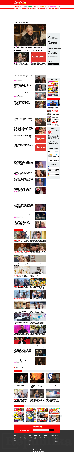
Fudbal (30, 436)
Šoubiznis (15, 147)
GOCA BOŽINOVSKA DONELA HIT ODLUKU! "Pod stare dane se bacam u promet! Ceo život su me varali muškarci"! (23, 86)
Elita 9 (31, 398)
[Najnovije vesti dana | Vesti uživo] (30, 6)
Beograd (15, 437)
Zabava (48, 6)
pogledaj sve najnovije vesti (53, 64)
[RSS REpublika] (38, 449)
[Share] (15, 26)
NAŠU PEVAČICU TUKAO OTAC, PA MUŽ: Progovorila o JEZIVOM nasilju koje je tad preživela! (38, 64)
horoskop (53, 128)
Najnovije (50, 34)
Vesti (21, 6)
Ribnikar (43, 8)
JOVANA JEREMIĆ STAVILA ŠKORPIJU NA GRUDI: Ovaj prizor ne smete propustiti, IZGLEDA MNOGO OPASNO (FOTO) (23, 179)
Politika (15, 398)
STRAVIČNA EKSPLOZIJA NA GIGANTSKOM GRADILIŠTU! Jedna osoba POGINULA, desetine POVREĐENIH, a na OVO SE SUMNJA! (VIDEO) (52, 44)
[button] (56, 130)
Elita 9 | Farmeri (40, 436)
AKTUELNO (15, 8)
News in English (51, 439)
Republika (57, 435)
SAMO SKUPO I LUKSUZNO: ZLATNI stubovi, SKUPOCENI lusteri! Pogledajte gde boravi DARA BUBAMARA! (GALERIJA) (21, 64)
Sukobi (25, 438)
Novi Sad (50, 151)
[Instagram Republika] (40, 449)
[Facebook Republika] (33, 449)
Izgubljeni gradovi (53, 8)
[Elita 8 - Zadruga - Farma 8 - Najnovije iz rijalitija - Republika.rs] (53, 6)
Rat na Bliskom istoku (37, 8)
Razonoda (35, 439)
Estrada (15, 46)
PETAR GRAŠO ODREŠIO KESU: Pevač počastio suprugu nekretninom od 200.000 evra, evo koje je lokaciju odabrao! (23, 77)
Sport (30, 435)
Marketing (56, 441)
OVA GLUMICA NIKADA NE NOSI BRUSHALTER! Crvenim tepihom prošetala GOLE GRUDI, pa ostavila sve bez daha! (23, 103)
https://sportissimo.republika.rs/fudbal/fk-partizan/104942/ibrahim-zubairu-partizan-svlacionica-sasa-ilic (55, 49)
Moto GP (30, 442)
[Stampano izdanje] (53, 88)
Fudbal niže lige (31, 438)
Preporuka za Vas (18, 229)
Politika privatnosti (56, 442)
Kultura (15, 174)
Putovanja (52, 435)
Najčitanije (56, 34)
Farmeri (40, 438)
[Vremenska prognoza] (50, 155)
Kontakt (56, 440)
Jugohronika (21, 437)
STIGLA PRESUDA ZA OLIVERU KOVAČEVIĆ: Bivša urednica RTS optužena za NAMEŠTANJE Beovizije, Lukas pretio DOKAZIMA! (22, 223)
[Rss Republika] (37, 449)
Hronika (37, 6)
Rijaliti (35, 437)
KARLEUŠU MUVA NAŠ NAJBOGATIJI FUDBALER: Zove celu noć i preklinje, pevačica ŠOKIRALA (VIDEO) (53, 38)
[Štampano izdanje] (19, 415)
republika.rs (36, 451)
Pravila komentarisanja (57, 439)
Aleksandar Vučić (21, 8)
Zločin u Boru (47, 8)
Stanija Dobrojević (60, 8)
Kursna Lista (53, 164)
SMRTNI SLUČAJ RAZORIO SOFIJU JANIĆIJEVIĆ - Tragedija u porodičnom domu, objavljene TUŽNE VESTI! (53, 60)
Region (25, 437)
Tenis (30, 439)
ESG (45, 437)
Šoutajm (30, 444)
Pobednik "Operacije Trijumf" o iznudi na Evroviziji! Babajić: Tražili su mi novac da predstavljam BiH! (23, 94)
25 (20, 367)
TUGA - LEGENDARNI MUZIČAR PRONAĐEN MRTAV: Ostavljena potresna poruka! (23, 145)
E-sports (30, 445)
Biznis (45, 435)
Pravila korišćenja (56, 438)
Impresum (56, 436)
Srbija (15, 436)
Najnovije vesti (18, 370)
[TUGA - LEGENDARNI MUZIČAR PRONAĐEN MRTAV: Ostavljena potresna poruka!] (40, 147)
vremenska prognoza (53, 148)
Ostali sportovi (30, 443)
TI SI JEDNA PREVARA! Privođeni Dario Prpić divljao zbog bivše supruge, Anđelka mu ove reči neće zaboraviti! (23, 119)
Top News (52, 437)
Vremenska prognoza (15, 440)
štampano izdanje (53, 79)
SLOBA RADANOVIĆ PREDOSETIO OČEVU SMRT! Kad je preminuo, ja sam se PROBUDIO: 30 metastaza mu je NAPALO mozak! (23, 214)
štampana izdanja (19, 405)
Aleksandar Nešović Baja (29, 8)
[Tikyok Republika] (35, 449)
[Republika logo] (20, 2)
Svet (45, 6)
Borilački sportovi (30, 441)
